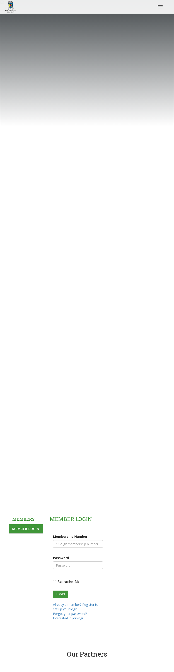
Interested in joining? (68, 618)
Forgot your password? (70, 613)
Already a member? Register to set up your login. (75, 606)
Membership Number (70, 536)
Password (61, 558)
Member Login (25, 529)
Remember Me (69, 581)
